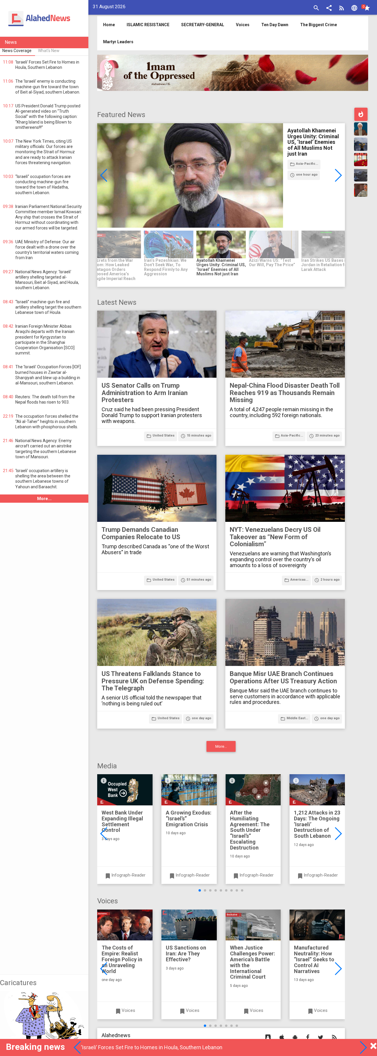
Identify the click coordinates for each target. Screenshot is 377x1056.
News (11, 42)
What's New (48, 50)
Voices (242, 24)
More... (44, 498)
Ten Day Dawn (274, 24)
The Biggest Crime (318, 24)
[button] (329, 8)
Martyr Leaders (118, 41)
